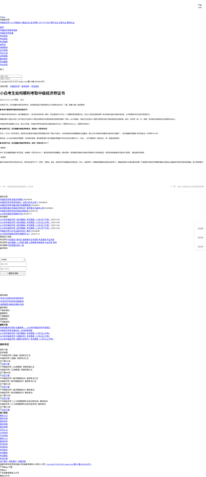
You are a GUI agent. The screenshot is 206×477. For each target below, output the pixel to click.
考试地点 (4, 450)
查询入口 (4, 438)
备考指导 (4, 59)
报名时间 (4, 418)
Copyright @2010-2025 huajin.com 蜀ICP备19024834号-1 (69, 464)
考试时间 (4, 444)
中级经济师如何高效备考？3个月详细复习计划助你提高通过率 (30, 186)
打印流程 (4, 436)
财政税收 (40, 242)
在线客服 (200, 228)
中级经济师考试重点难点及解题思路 (15, 205)
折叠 (194, 236)
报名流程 (4, 424)
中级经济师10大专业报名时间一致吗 (15, 231)
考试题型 (4, 456)
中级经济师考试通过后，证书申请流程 (16, 330)
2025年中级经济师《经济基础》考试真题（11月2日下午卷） (25, 220)
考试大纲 (4, 459)
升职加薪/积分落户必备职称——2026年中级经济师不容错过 (25, 328)
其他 (55, 242)
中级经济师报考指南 (8, 30)
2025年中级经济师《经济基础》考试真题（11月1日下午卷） (25, 228)
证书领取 (4, 50)
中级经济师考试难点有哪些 (11, 200)
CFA (12, 23)
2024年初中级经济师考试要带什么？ (15, 234)
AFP (40, 23)
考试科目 (4, 447)
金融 (26, 242)
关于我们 (4, 461)
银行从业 (54, 23)
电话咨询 (200, 246)
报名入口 (4, 416)
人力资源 (20, 242)
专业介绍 (4, 53)
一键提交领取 (12, 273)
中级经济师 (5, 23)
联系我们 (13, 461)
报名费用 (4, 427)
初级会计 (18, 23)
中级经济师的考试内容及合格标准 (14, 211)
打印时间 (4, 433)
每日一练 (20, 245)
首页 (2, 27)
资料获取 (200, 237)
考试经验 (35, 86)
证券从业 (62, 23)
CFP (44, 23)
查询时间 (4, 441)
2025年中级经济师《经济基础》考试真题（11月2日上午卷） (25, 225)
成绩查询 (4, 47)
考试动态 (4, 36)
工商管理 (32, 242)
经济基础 (12, 242)
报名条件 (4, 421)
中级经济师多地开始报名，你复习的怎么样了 (19, 202)
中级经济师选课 (6, 33)
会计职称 (34, 23)
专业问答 (4, 65)
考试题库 (4, 62)
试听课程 (4, 56)
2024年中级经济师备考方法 (11, 214)
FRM (48, 23)
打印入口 (4, 430)
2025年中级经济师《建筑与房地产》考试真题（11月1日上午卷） (27, 339)
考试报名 (4, 39)
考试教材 (4, 453)
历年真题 (12, 245)
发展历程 (22, 461)
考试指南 (4, 42)
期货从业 (71, 23)
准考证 (3, 45)
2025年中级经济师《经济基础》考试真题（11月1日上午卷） (25, 222)
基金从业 (26, 23)
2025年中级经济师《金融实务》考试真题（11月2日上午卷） (25, 336)
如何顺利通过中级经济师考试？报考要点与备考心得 (22, 208)
